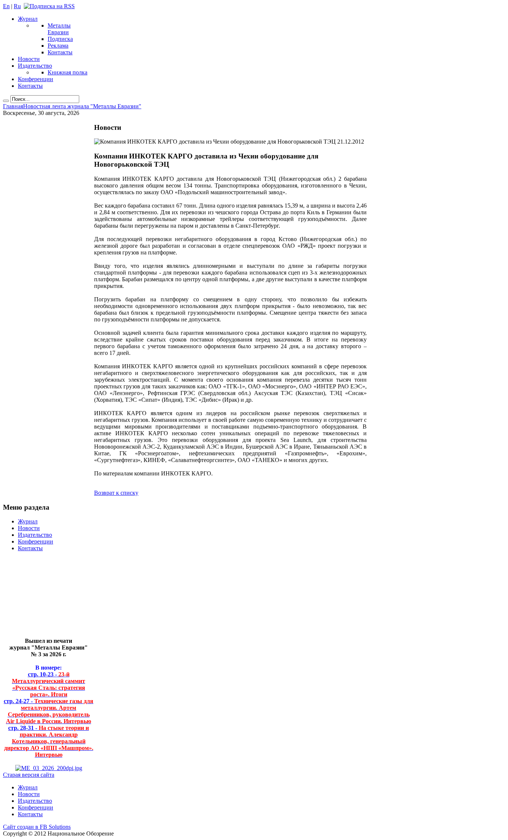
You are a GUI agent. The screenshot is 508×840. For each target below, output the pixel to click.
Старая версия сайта (28, 775)
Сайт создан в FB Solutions (37, 827)
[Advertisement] (43, 598)
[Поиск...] (6, 101)
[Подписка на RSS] (49, 6)
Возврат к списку (116, 493)
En (6, 6)
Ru (17, 6)
